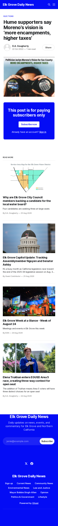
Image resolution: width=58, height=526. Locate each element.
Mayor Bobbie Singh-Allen (23, 492)
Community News (44, 483)
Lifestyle (42, 497)
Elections (9, 16)
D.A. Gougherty (20, 46)
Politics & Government (22, 497)
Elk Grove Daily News (18, 4)
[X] (26, 463)
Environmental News (18, 488)
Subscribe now (29, 124)
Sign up (9, 483)
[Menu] (54, 4)
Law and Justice (41, 488)
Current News (24, 483)
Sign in (42, 132)
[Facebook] (31, 463)
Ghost (35, 503)
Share (48, 47)
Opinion (44, 492)
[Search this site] (49, 4)
